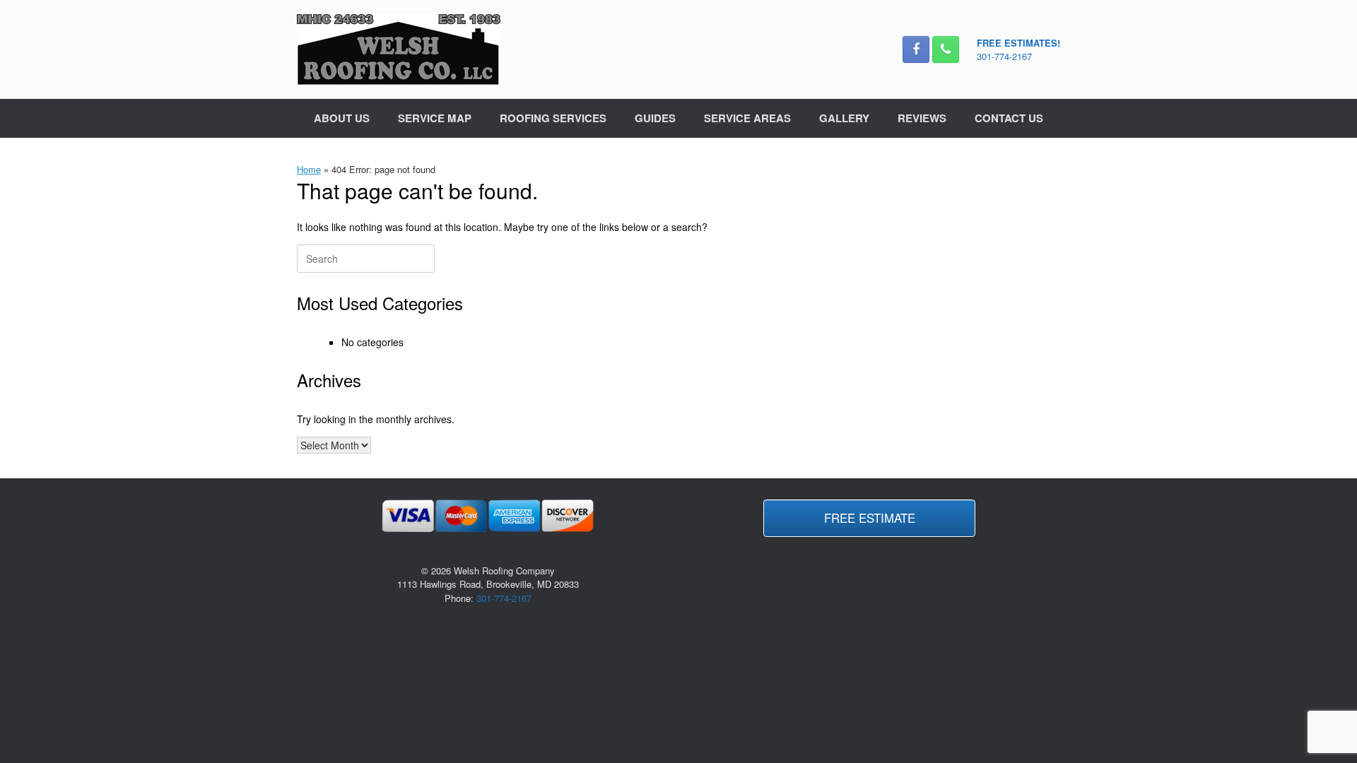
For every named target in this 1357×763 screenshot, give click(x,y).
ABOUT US (342, 118)
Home (309, 169)
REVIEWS (922, 118)
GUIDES (655, 118)
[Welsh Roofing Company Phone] (945, 49)
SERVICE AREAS (747, 118)
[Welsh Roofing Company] (398, 49)
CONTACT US (1009, 118)
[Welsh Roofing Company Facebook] (916, 49)
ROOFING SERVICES (553, 118)
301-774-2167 (1004, 56)
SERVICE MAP (434, 118)
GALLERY (844, 118)
